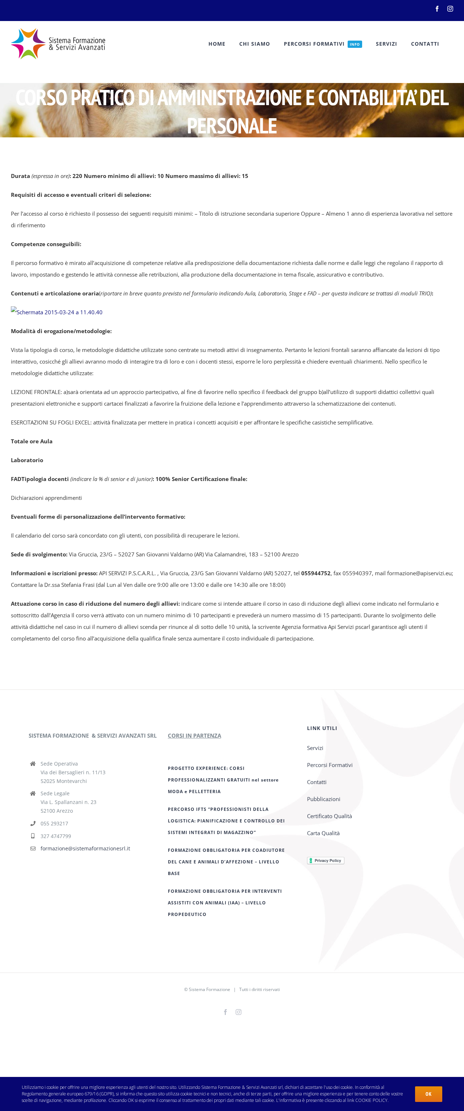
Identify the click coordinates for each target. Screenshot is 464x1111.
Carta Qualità (323, 833)
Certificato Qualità (329, 816)
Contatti (317, 781)
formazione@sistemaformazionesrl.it (85, 848)
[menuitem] (216, 44)
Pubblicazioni (323, 799)
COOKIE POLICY (371, 1100)
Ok (429, 1094)
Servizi (315, 747)
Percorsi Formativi (330, 764)
